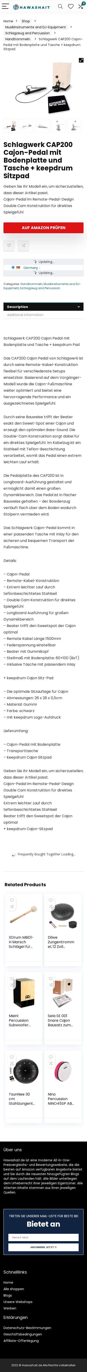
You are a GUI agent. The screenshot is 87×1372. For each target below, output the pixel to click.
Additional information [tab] (25, 315)
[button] (81, 60)
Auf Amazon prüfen (43, 227)
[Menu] (5, 6)
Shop (26, 21)
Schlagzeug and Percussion (27, 33)
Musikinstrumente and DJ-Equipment (35, 27)
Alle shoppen (13, 1289)
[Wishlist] (71, 6)
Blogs (7, 1295)
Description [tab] (17, 307)
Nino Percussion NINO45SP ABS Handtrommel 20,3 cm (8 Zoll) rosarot (61, 1106)
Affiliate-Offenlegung (21, 1340)
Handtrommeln (17, 39)
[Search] (60, 6)
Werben (9, 1308)
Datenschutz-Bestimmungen (27, 1328)
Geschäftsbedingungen (22, 1334)
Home (8, 21)
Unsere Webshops (17, 1302)
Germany (30, 267)
